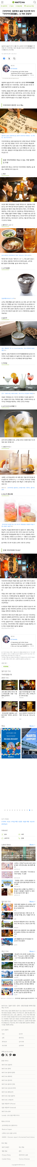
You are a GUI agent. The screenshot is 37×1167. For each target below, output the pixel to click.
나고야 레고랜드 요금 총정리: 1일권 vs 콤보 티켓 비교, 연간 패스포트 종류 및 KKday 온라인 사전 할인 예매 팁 (24, 982)
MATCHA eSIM (6, 1111)
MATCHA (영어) (6, 1069)
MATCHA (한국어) (7, 1080)
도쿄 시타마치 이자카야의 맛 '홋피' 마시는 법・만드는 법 (27, 714)
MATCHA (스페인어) (7, 1100)
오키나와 (21, 1042)
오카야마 (21, 1045)
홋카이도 (21, 1038)
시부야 (4, 821)
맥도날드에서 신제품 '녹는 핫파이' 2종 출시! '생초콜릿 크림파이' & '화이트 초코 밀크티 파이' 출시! (24, 891)
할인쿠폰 (19, 6)
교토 (3, 1038)
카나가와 (4, 1045)
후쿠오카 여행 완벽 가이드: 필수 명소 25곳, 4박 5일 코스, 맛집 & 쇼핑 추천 (24, 922)
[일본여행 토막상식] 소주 (8, 298)
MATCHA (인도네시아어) (9, 1088)
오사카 (32, 821)
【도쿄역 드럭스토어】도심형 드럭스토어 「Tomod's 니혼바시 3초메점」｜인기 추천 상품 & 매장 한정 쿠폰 (24, 956)
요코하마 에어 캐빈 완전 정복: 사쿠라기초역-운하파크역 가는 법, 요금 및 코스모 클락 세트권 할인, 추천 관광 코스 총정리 (24, 974)
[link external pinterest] (11, 1055)
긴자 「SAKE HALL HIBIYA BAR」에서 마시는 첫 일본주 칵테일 (17, 393)
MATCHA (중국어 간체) (8, 1084)
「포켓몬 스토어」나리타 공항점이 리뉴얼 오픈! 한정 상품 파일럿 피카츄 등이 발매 (24, 882)
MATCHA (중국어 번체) (8, 1072)
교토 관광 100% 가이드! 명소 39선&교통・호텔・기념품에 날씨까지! (9, 694)
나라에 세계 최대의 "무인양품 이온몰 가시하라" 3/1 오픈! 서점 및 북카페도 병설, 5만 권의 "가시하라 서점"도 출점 (18, 857)
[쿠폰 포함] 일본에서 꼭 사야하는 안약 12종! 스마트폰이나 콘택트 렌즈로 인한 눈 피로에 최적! (24, 906)
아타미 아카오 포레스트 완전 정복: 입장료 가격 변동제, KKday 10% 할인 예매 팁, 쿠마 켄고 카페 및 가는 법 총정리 (24, 965)
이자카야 (5, 666)
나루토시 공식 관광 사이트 (9, 1133)
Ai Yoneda (14, 68)
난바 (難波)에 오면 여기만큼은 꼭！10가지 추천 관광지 (24, 940)
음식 (12, 6)
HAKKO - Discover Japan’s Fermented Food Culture (18, 1137)
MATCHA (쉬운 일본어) (8, 1096)
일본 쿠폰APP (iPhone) (8, 1104)
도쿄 (9, 821)
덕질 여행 (14, 821)
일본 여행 (26, 821)
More (32, 726)
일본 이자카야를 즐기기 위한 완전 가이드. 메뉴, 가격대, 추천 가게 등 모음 (27, 694)
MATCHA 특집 (30, 6)
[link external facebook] (3, 1055)
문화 (22, 838)
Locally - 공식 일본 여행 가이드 (11, 1115)
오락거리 (5, 6)
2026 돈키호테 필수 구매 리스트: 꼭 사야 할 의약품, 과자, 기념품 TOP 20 (24, 914)
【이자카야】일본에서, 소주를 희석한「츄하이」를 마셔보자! (9, 715)
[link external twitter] (7, 1055)
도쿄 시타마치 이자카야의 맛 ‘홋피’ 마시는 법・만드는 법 (15, 255)
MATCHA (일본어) (7, 1065)
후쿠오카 (4, 824)
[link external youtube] (14, 1055)
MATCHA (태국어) (7, 1076)
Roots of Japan (7, 1129)
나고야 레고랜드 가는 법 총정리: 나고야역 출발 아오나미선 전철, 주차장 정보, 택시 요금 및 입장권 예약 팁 (24, 990)
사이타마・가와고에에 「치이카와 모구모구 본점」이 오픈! (24, 873)
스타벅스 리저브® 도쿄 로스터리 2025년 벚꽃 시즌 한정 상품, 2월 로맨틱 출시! (24, 865)
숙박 (22, 834)
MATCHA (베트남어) (7, 1092)
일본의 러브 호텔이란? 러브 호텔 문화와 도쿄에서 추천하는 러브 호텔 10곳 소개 (24, 932)
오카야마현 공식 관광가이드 (9, 1125)
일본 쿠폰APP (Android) (9, 1107)
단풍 (20, 821)
